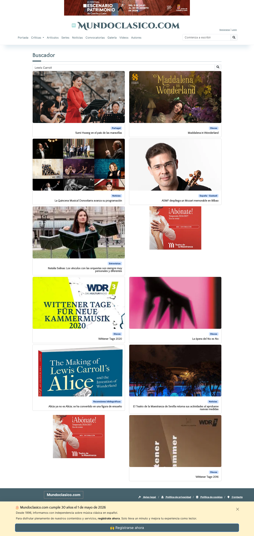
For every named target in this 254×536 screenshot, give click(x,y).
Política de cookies (211, 497)
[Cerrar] (238, 509)
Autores (136, 37)
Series (65, 37)
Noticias (77, 37)
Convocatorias (95, 37)
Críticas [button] (36, 37)
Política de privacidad (178, 497)
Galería (112, 37)
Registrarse (224, 30)
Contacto (237, 497)
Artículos (53, 37)
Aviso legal (149, 497)
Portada (23, 37)
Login (234, 30)
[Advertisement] (14, 97)
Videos (123, 37)
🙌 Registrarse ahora (127, 528)
